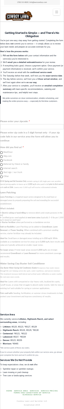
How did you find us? (11, 147)
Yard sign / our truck (12, 172)
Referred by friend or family (16, 164)
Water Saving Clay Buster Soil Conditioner (22, 263)
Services (34, 391)
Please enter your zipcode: (14, 121)
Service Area (21, 391)
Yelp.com (7, 156)
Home (9, 391)
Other (6, 176)
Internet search (10, 168)
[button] (56, 12)
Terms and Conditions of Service (32, 393)
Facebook (7, 160)
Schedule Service (32, 395)
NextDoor (8, 152)
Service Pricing (49, 391)
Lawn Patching (8, 192)
